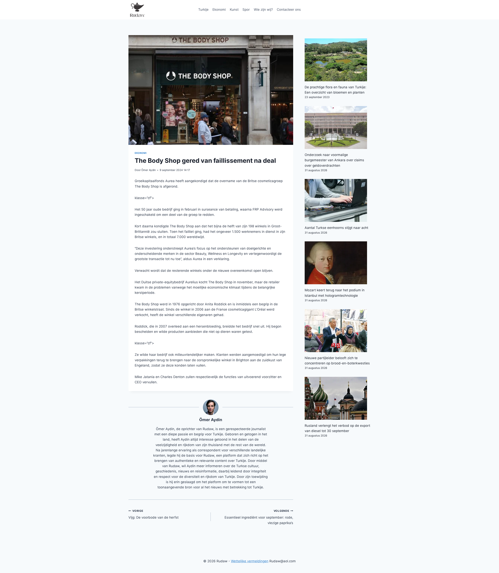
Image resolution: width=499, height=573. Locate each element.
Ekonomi (219, 10)
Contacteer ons (289, 10)
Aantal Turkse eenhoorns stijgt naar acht (336, 228)
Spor (246, 10)
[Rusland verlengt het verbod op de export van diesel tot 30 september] (338, 398)
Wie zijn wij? (263, 10)
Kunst (234, 10)
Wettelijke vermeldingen (249, 561)
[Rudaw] (137, 10)
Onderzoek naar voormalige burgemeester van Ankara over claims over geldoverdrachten (334, 160)
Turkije (203, 10)
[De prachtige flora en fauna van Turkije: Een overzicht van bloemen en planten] (338, 59)
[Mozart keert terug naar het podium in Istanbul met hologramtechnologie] (338, 262)
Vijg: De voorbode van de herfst (153, 514)
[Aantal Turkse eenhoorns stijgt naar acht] (338, 200)
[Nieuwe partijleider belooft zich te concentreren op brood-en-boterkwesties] (338, 330)
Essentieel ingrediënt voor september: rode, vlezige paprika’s (259, 517)
